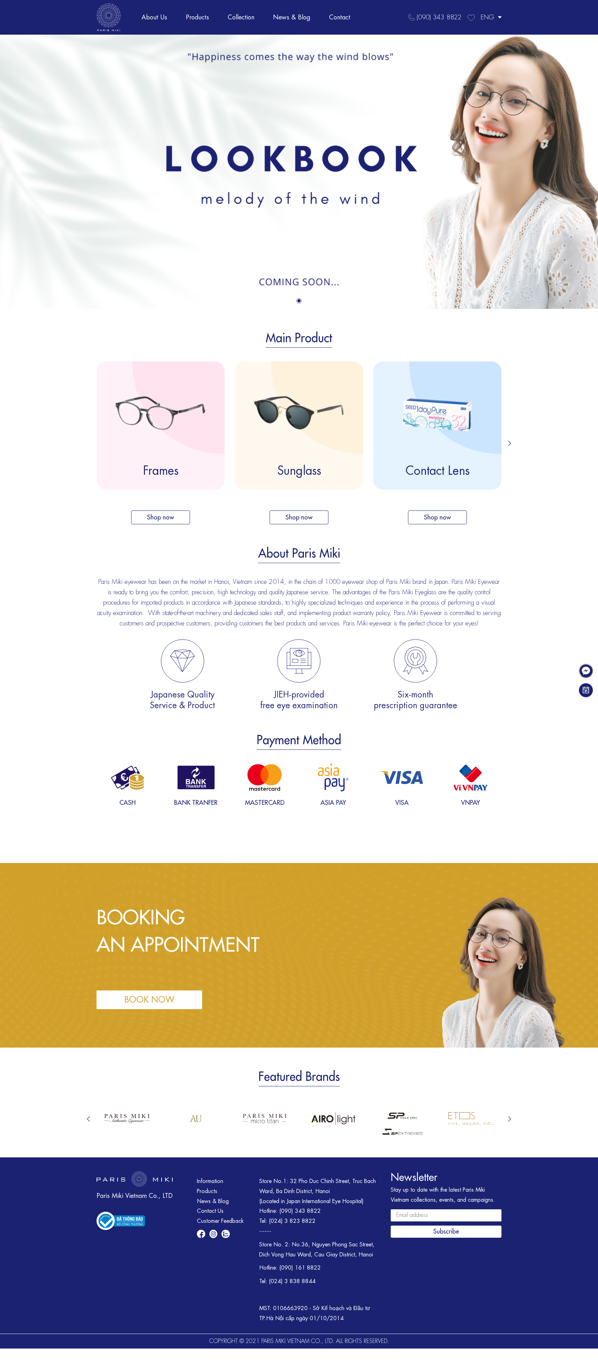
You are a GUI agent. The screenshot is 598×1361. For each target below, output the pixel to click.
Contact (339, 17)
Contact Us (210, 1211)
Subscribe (446, 1231)
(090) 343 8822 (300, 1211)
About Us (154, 17)
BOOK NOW (149, 1000)
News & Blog (291, 17)
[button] (299, 300)
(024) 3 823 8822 (292, 1221)
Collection (241, 17)
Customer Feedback (220, 1221)
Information (210, 1181)
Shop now (160, 517)
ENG (488, 17)
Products (197, 17)
